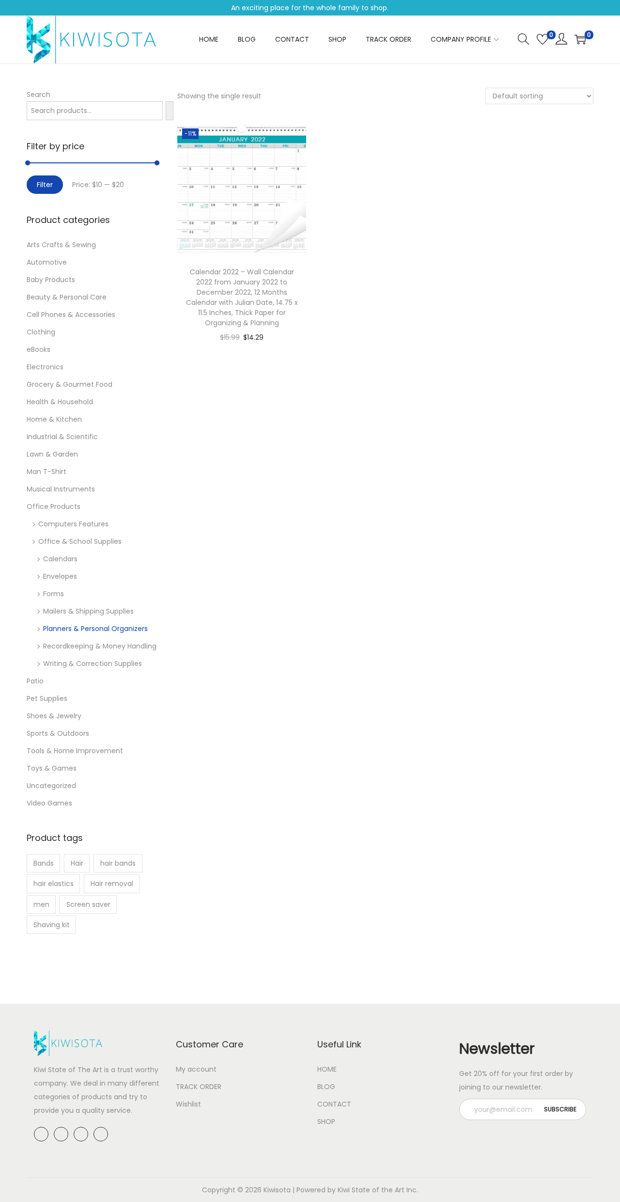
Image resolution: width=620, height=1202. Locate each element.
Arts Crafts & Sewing (61, 245)
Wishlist (188, 1104)
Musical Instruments (61, 489)
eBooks (38, 349)
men (41, 904)
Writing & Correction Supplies (92, 663)
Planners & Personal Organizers (95, 628)
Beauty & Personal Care (67, 297)
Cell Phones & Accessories (71, 314)
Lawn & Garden (52, 454)
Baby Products (51, 280)
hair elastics (53, 883)
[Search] (169, 110)
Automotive (47, 262)
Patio (35, 681)
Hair (77, 863)
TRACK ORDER (198, 1086)
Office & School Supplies (80, 541)
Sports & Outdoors (58, 733)
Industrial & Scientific (62, 437)
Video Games (49, 803)
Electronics (45, 367)
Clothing (41, 332)
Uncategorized (51, 786)
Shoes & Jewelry (54, 716)
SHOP (326, 1121)
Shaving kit (51, 925)
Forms (53, 594)
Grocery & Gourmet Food (69, 384)
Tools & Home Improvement (75, 751)
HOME (327, 1069)
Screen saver (88, 904)
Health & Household (60, 402)
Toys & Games (52, 768)
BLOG (326, 1086)
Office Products (53, 506)
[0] (542, 39)
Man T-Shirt (46, 471)
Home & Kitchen (54, 419)
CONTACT (334, 1104)
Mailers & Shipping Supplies (88, 611)
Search (38, 94)
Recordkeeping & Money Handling (99, 646)
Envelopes (60, 576)
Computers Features (73, 524)
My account (196, 1069)
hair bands (118, 863)
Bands (43, 863)
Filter (45, 185)
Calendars (60, 559)
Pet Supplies (47, 698)
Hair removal (112, 883)
